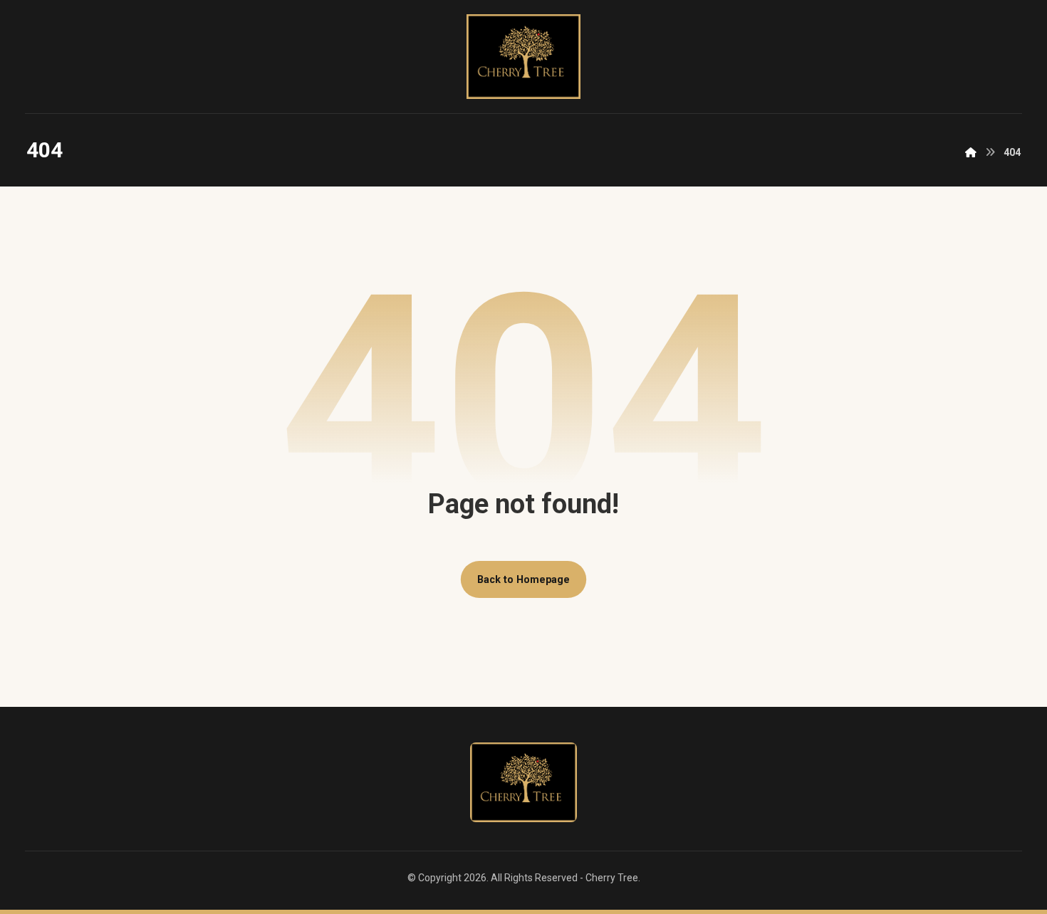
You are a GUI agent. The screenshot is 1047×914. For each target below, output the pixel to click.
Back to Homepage (523, 579)
